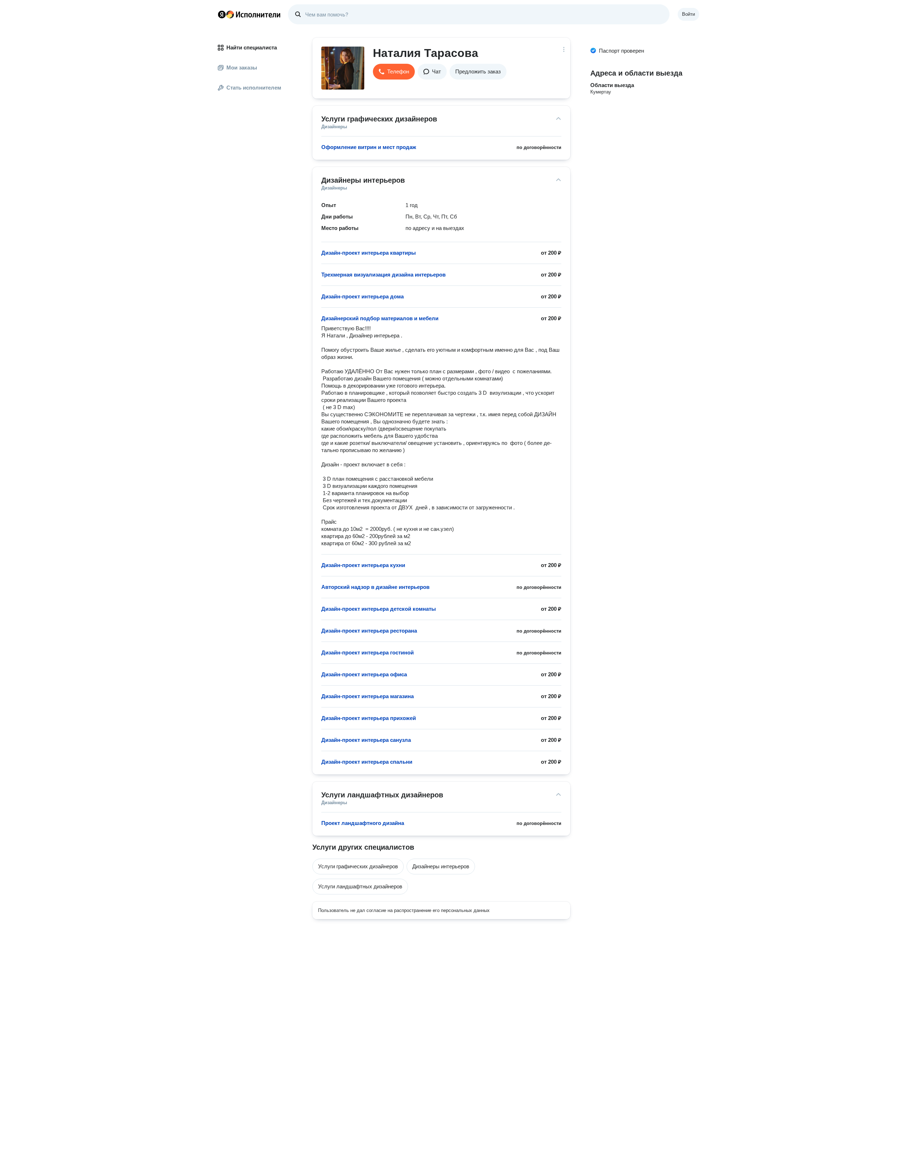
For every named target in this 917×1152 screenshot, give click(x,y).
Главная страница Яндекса (222, 14)
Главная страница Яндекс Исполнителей (249, 14)
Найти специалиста (251, 47)
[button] (394, 72)
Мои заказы (241, 67)
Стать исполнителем (253, 88)
